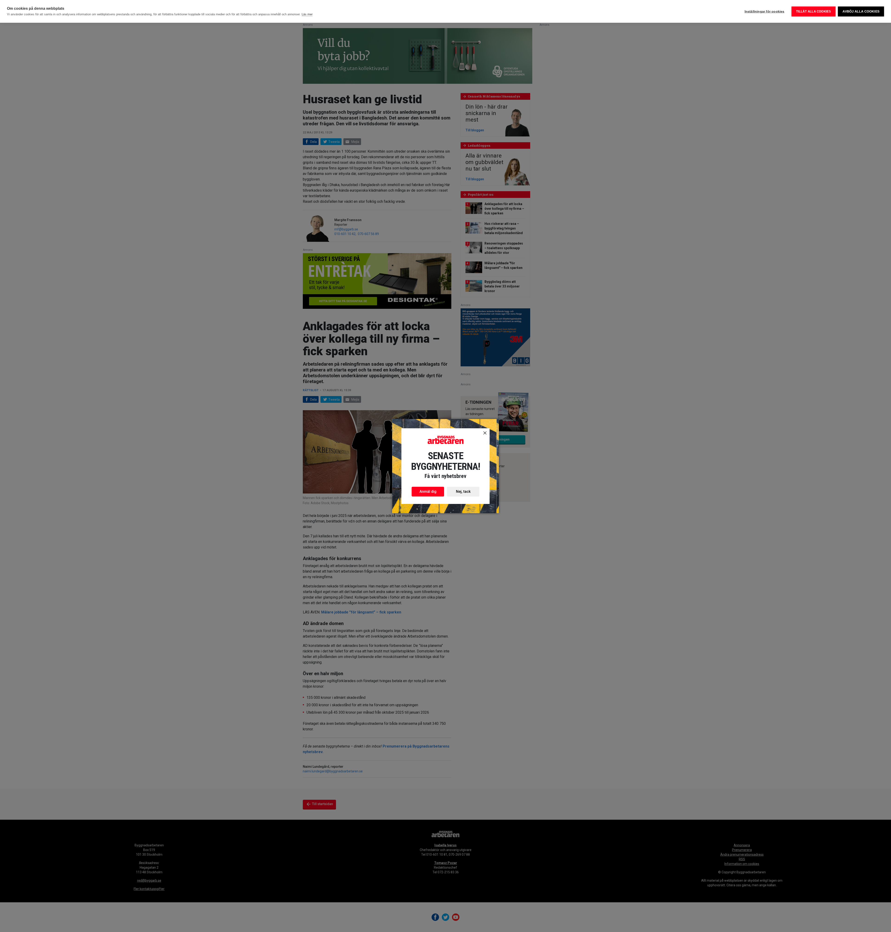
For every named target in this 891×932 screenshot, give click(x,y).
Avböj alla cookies (861, 11)
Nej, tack (463, 491)
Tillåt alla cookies (813, 11)
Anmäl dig (428, 491)
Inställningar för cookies (764, 11)
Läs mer (307, 14)
